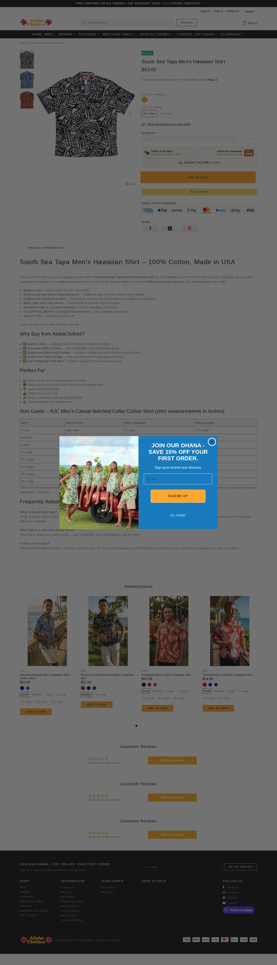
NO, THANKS (178, 515)
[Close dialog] (212, 441)
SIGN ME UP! (178, 496)
